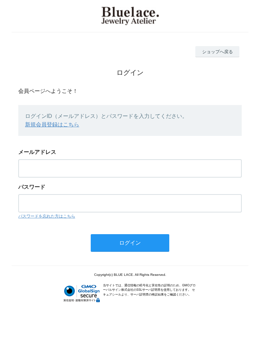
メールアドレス (37, 152)
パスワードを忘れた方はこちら (46, 216)
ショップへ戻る (217, 51)
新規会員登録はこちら (52, 124)
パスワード (31, 187)
